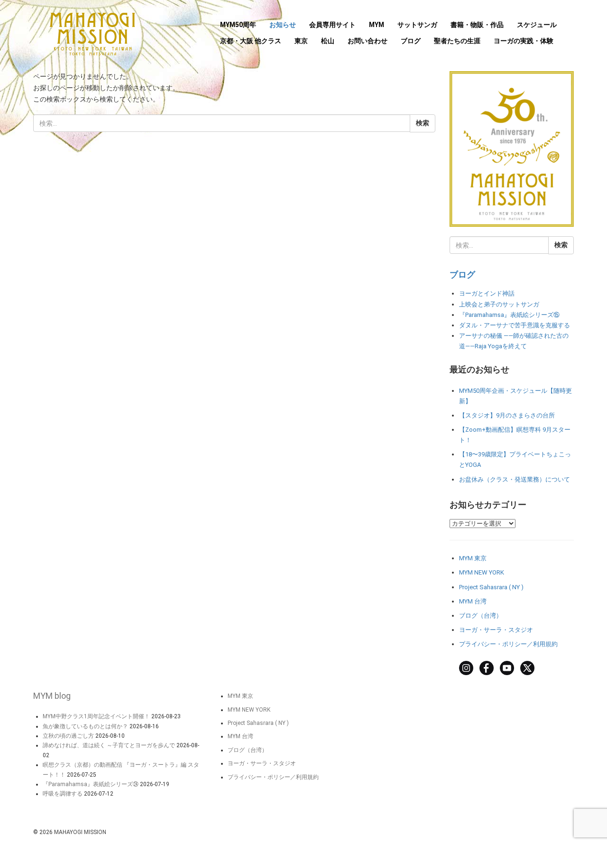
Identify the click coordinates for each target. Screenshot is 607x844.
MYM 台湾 (473, 601)
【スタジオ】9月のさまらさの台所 (507, 415)
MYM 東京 (473, 558)
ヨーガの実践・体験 (523, 41)
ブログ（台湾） (480, 615)
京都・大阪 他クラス (250, 41)
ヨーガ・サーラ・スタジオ (496, 629)
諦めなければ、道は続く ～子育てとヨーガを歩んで (109, 745)
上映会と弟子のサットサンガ (499, 304)
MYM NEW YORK (481, 572)
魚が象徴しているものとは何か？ (85, 726)
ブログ (411, 41)
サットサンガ (417, 24)
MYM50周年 (238, 24)
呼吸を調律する (63, 793)
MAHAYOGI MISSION (80, 832)
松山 (327, 41)
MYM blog (52, 696)
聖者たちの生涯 (457, 41)
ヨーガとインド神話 (487, 293)
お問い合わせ (367, 41)
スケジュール (537, 24)
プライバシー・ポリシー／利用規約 (508, 644)
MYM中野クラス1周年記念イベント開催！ (96, 716)
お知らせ (282, 24)
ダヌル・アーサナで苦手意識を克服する (514, 325)
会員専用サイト (332, 24)
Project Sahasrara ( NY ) (491, 587)
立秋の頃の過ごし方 (68, 736)
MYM (376, 24)
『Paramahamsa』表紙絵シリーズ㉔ (90, 784)
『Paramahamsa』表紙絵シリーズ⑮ (509, 314)
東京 (301, 41)
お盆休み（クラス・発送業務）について (514, 479)
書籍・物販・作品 (477, 24)
